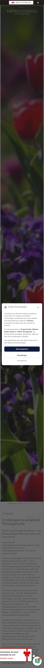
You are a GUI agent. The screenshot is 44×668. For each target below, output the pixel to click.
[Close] (38, 2)
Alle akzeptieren (22, 349)
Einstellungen (22, 355)
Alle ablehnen (22, 361)
